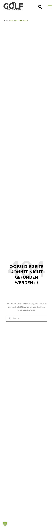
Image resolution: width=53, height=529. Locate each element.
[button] (40, 6)
